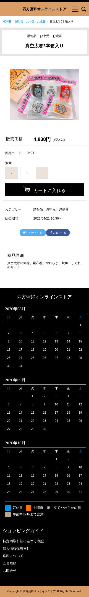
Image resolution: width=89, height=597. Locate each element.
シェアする (59, 232)
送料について (13, 556)
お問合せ (9, 570)
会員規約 (9, 563)
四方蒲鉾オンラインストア (44, 9)
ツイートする (34, 232)
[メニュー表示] (75, 9)
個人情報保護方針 (16, 548)
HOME (7, 21)
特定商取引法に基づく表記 (23, 541)
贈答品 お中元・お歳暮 (30, 21)
